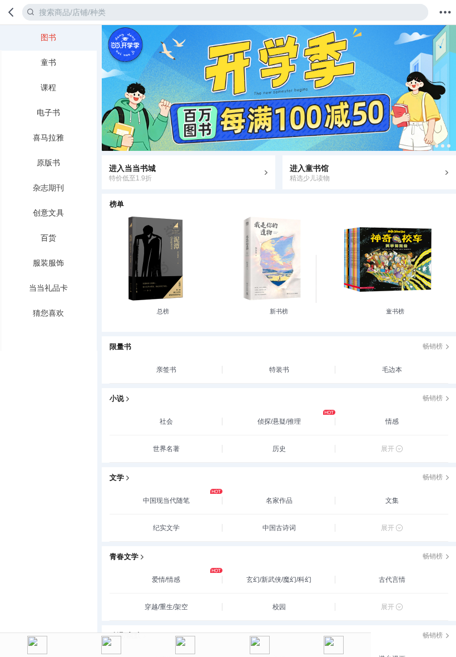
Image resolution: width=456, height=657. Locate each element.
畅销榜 (433, 346)
